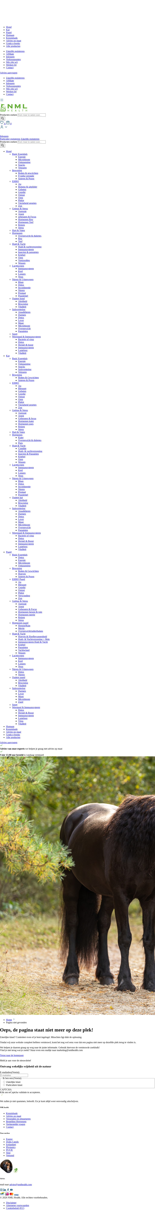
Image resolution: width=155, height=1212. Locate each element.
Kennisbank (12, 38)
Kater (20, 437)
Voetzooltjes (24, 260)
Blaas (20, 282)
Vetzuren (22, 167)
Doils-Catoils (12, 1142)
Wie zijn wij (12, 62)
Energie (22, 157)
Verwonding (24, 595)
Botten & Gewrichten (28, 377)
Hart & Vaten (18, 230)
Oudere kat (17, 497)
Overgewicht (24, 328)
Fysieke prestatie (26, 176)
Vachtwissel (24, 650)
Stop (8, 1152)
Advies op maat (13, 40)
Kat (8, 29)
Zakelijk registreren (15, 51)
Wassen (21, 263)
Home (9, 1019)
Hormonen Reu (25, 219)
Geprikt (21, 192)
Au (19, 184)
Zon (20, 206)
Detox (21, 285)
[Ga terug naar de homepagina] (13, 112)
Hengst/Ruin (24, 625)
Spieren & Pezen (26, 178)
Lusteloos (22, 350)
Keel (20, 271)
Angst (21, 214)
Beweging (17, 170)
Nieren (21, 290)
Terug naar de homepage (12, 1055)
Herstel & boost (25, 345)
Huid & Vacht (18, 244)
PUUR (9, 1150)
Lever (21, 320)
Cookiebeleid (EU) (15, 1208)
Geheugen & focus (27, 418)
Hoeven (22, 574)
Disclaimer (11, 1202)
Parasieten (23, 331)
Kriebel (21, 255)
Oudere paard (18, 677)
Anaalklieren (24, 312)
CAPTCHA (6, 1089)
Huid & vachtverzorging (29, 246)
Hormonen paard (20, 623)
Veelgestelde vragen (15, 1124)
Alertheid (22, 301)
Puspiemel (23, 296)
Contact (9, 67)
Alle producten (13, 46)
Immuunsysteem (26, 249)
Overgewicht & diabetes (29, 236)
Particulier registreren (10, 139)
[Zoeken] (2, 119)
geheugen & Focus (27, 216)
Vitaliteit (22, 306)
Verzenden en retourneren (18, 1119)
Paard (9, 32)
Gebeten (22, 189)
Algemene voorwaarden (17, 1205)
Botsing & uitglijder (27, 186)
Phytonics (10, 1147)
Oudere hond (18, 298)
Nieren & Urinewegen (22, 279)
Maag (21, 323)
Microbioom (24, 159)
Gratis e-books (13, 43)
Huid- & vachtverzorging (30, 451)
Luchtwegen (18, 266)
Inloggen (10, 56)
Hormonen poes (25, 424)
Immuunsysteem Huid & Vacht (33, 642)
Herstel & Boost (26, 541)
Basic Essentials (19, 154)
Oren (20, 197)
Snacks (21, 165)
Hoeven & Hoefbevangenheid (32, 636)
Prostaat (22, 293)
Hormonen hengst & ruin (30, 612)
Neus (20, 276)
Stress (21, 227)
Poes (20, 443)
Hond (9, 27)
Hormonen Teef (25, 222)
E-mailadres (9, 1072)
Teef (20, 241)
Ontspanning (24, 162)
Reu (20, 238)
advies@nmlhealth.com (20, 1184)
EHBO (15, 181)
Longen (22, 274)
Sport (14, 334)
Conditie (22, 448)
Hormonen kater (26, 421)
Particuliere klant (14, 1085)
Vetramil (10, 1155)
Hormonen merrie (26, 614)
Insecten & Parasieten (28, 454)
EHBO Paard (18, 579)
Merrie (21, 628)
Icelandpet (11, 1144)
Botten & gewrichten (28, 173)
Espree (9, 1139)
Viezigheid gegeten (27, 203)
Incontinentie (24, 287)
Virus (20, 721)
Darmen (22, 315)
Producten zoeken (9, 115)
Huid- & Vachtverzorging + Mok (34, 639)
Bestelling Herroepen (16, 1121)
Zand (20, 702)
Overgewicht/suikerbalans (30, 631)
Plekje (21, 200)
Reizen (21, 225)
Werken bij (11, 65)
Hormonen (17, 233)
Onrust (21, 195)
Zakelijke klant (13, 1082)
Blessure (22, 388)
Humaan (10, 35)
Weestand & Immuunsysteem (26, 707)
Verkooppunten (13, 59)
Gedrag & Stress (20, 208)
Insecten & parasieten (28, 252)
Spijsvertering (18, 309)
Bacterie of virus (26, 339)
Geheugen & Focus (27, 609)
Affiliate (10, 54)
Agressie (22, 211)
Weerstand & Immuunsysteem (26, 336)
